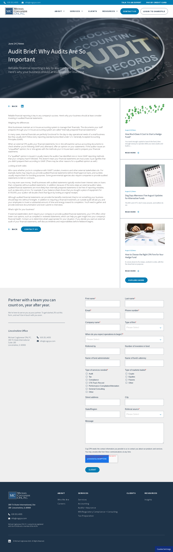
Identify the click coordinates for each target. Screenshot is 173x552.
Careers (61, 503)
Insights (148, 499)
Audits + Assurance (87, 507)
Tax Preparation (86, 515)
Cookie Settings (164, 549)
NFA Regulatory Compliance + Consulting (98, 511)
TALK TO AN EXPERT (131, 2)
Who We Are (63, 499)
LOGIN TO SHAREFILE (154, 11)
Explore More (136, 280)
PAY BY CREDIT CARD (156, 2)
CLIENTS (92, 11)
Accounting (83, 503)
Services (82, 499)
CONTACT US (129, 11)
